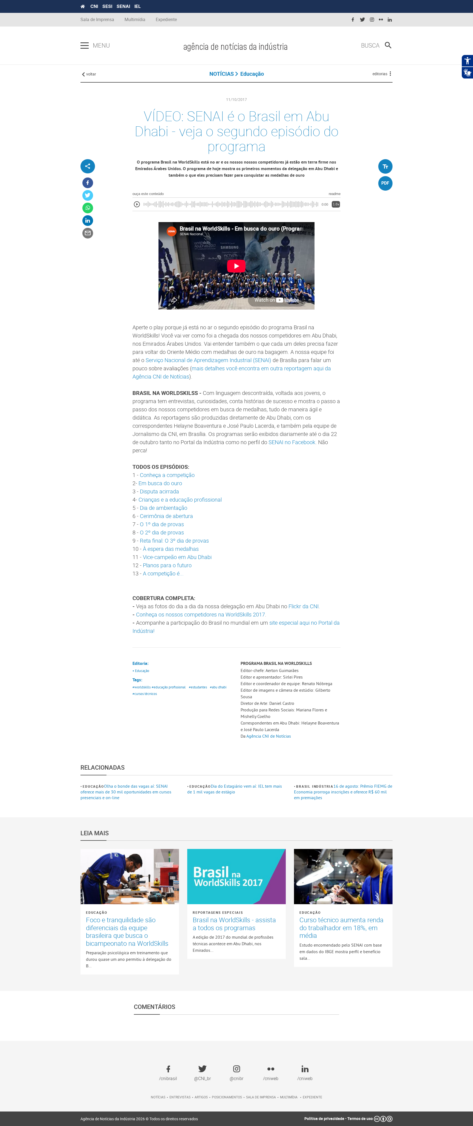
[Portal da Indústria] (82, 6)
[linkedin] (390, 19)
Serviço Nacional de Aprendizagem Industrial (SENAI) (208, 360)
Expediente (166, 19)
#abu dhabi (218, 687)
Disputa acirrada (159, 491)
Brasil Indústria (314, 786)
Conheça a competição (167, 475)
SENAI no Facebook (292, 442)
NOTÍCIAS (221, 73)
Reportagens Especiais (218, 912)
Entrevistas (180, 1097)
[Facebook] (87, 183)
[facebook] (353, 19)
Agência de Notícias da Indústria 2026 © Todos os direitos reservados (139, 1118)
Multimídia (135, 19)
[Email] (87, 233)
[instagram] (372, 19)
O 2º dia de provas (162, 532)
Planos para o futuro (167, 565)
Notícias (158, 1097)
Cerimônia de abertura (166, 516)
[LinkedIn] (87, 221)
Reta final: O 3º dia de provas (174, 540)
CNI (94, 6)
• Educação (140, 670)
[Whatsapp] (87, 208)
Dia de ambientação (163, 507)
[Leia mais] (129, 876)
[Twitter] (87, 195)
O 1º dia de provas (162, 524)
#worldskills (141, 687)
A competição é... (163, 573)
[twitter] (362, 19)
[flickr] (381, 19)
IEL (137, 6)
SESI (107, 6)
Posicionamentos (227, 1097)
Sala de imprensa (261, 1097)
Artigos (201, 1097)
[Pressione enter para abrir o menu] (84, 46)
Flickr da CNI (304, 606)
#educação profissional (169, 687)
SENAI (123, 6)
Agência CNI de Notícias (268, 736)
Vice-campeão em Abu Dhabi (177, 557)
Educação (93, 786)
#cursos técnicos (144, 693)
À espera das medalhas (171, 548)
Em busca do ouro (160, 483)
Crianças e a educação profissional (180, 499)
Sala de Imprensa (97, 19)
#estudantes (198, 687)
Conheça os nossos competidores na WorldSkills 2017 (200, 614)
